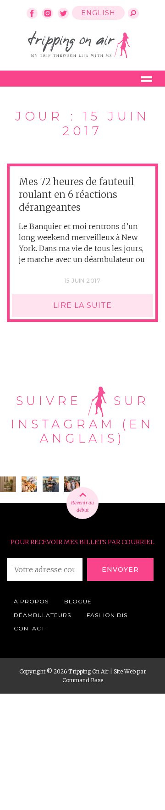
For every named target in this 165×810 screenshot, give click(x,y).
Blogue (78, 601)
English (98, 13)
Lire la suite (82, 305)
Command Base (82, 680)
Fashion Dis (107, 615)
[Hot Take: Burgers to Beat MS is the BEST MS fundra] (30, 484)
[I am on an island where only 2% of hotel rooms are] (8, 484)
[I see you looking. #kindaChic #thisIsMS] (72, 484)
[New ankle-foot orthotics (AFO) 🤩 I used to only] (51, 484)
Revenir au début (82, 506)
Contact (29, 628)
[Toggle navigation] (146, 79)
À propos (31, 601)
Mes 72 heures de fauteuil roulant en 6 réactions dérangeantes (76, 194)
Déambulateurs (42, 615)
